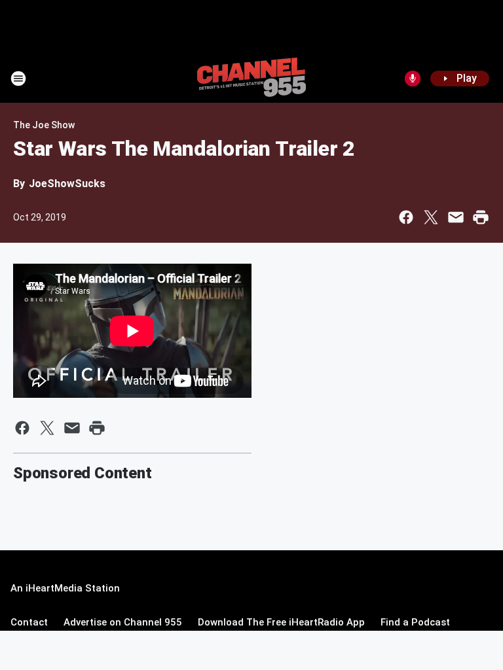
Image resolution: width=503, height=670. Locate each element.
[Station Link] (251, 78)
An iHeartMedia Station (65, 588)
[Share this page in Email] (456, 217)
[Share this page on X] (431, 217)
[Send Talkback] (412, 78)
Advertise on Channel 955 (123, 622)
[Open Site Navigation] (18, 78)
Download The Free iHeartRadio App (281, 622)
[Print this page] (481, 217)
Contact (29, 622)
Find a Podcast (415, 622)
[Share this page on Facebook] (406, 217)
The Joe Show (44, 125)
